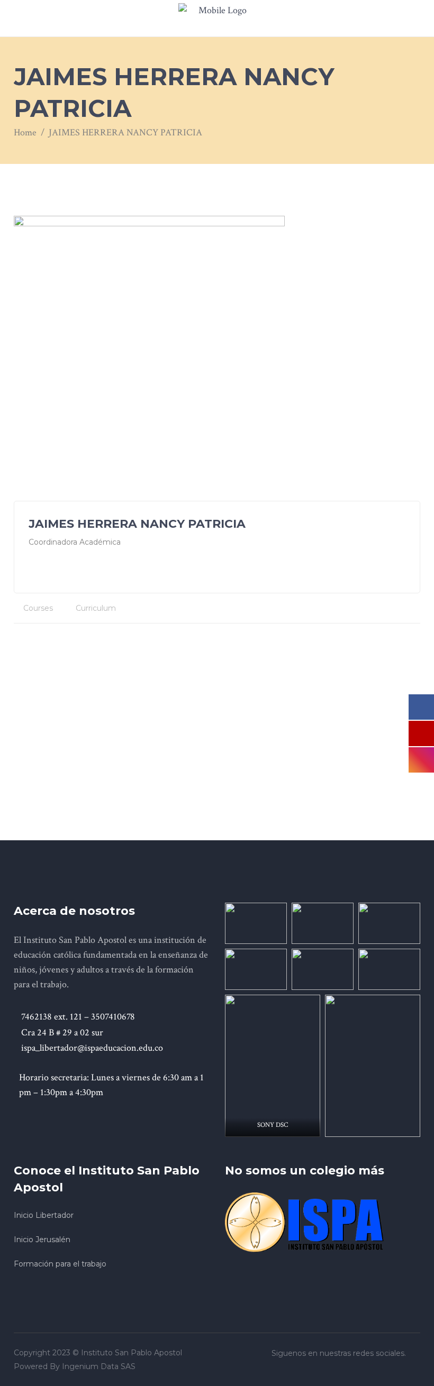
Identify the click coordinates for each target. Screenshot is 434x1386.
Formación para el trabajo (60, 1264)
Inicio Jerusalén (42, 1239)
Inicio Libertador (44, 1215)
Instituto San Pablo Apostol (131, 1352)
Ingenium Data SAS (98, 1366)
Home (25, 132)
